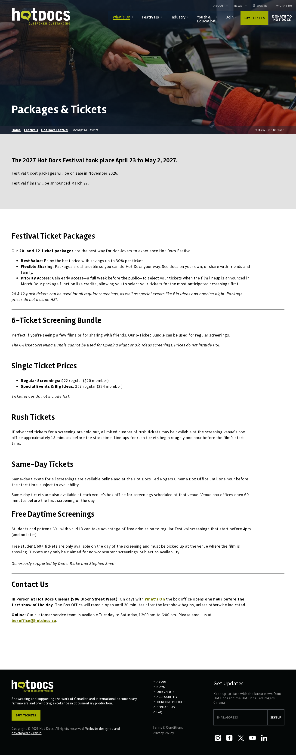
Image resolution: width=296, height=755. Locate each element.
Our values (166, 691)
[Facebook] (229, 738)
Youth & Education (206, 19)
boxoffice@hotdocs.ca (34, 620)
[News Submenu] (246, 6)
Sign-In (261, 5)
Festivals (150, 17)
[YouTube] (252, 738)
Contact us (166, 707)
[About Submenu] (227, 6)
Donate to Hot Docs (282, 18)
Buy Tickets (254, 18)
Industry (177, 17)
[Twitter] (241, 738)
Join (230, 17)
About (218, 5)
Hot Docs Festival (54, 130)
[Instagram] (218, 738)
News (238, 5)
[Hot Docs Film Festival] (42, 16)
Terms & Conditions (168, 727)
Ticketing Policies (171, 701)
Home (16, 130)
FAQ (160, 712)
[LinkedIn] (264, 738)
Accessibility (167, 696)
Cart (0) (286, 5)
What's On (121, 17)
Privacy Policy (163, 733)
